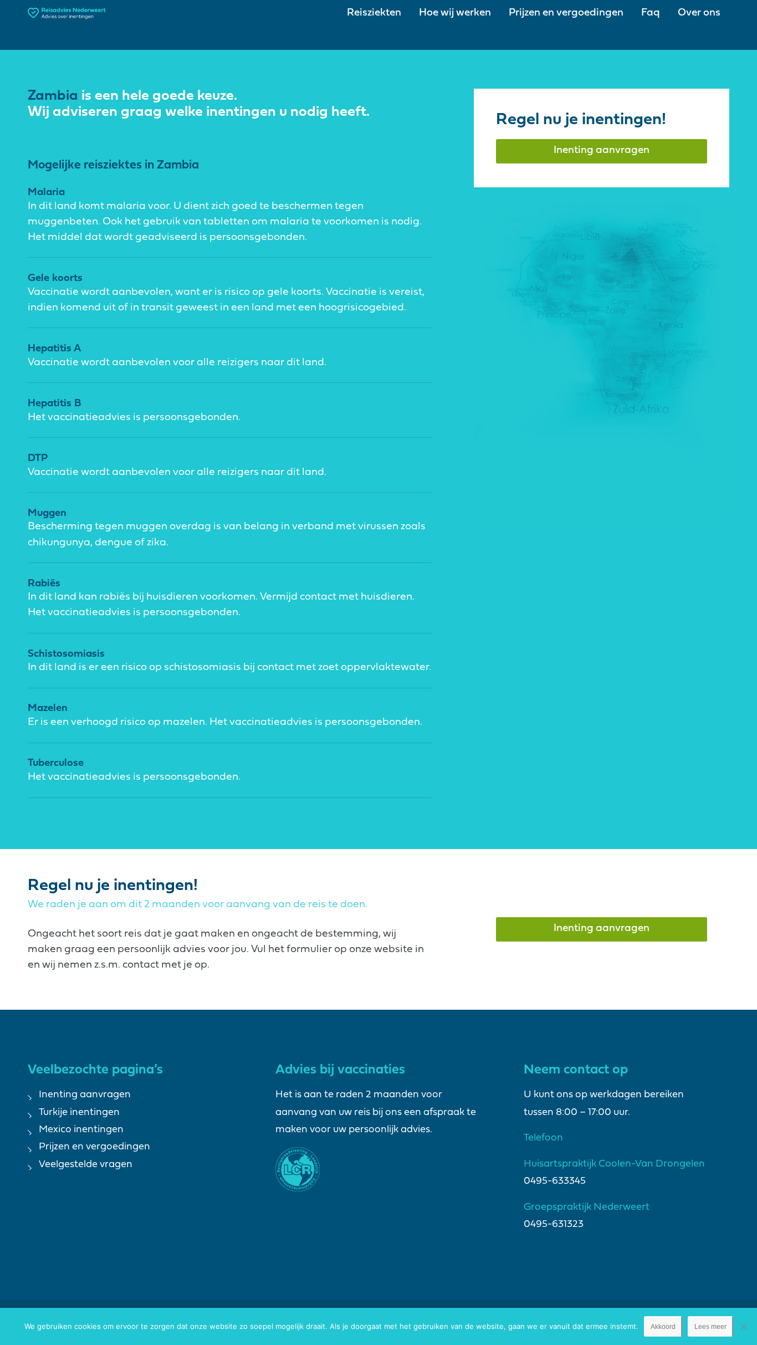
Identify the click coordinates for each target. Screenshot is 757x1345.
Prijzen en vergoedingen (94, 1147)
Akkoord (663, 1327)
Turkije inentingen (79, 1112)
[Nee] (743, 1326)
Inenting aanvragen (85, 1095)
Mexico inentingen (81, 1129)
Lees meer (710, 1327)
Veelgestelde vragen (85, 1164)
